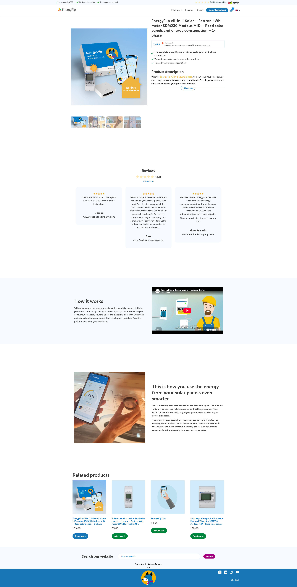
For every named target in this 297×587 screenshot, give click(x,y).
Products (175, 10)
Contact (235, 580)
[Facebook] (220, 572)
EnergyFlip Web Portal (217, 10)
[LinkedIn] (226, 572)
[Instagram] (231, 572)
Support (200, 10)
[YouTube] (237, 572)
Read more (80, 536)
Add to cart (119, 536)
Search (209, 556)
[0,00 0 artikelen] (231, 10)
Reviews (189, 10)
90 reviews (148, 181)
